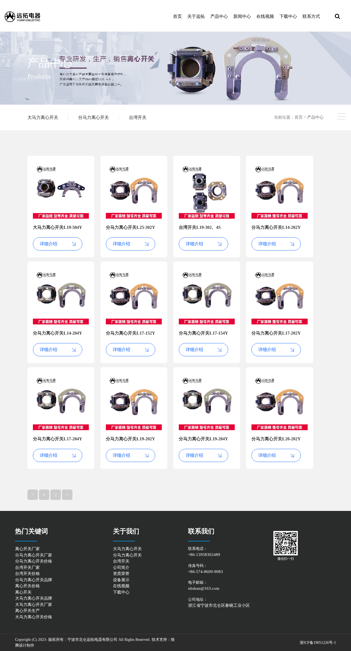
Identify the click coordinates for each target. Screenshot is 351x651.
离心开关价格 (27, 586)
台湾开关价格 (27, 573)
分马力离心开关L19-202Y (130, 438)
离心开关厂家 (27, 549)
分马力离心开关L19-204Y (203, 438)
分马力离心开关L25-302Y (130, 227)
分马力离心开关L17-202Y (276, 333)
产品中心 (219, 16)
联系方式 (311, 16)
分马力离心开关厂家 (33, 555)
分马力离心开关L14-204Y (57, 333)
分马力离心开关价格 (33, 561)
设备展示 (121, 580)
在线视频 (265, 16)
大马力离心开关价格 (33, 617)
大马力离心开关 (42, 117)
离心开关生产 (27, 610)
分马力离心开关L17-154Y (203, 333)
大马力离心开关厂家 (33, 604)
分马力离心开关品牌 (33, 580)
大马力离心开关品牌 (33, 598)
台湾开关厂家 (27, 567)
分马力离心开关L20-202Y (276, 438)
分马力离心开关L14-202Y (276, 227)
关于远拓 (196, 16)
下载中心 (288, 16)
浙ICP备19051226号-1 (318, 643)
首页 (177, 16)
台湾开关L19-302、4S (200, 227)
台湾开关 (137, 117)
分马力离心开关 (93, 117)
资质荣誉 (121, 573)
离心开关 (23, 592)
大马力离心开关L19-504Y (57, 227)
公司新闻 (255, 25)
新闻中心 (242, 16)
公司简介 (121, 567)
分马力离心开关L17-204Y (57, 438)
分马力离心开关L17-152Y (130, 333)
